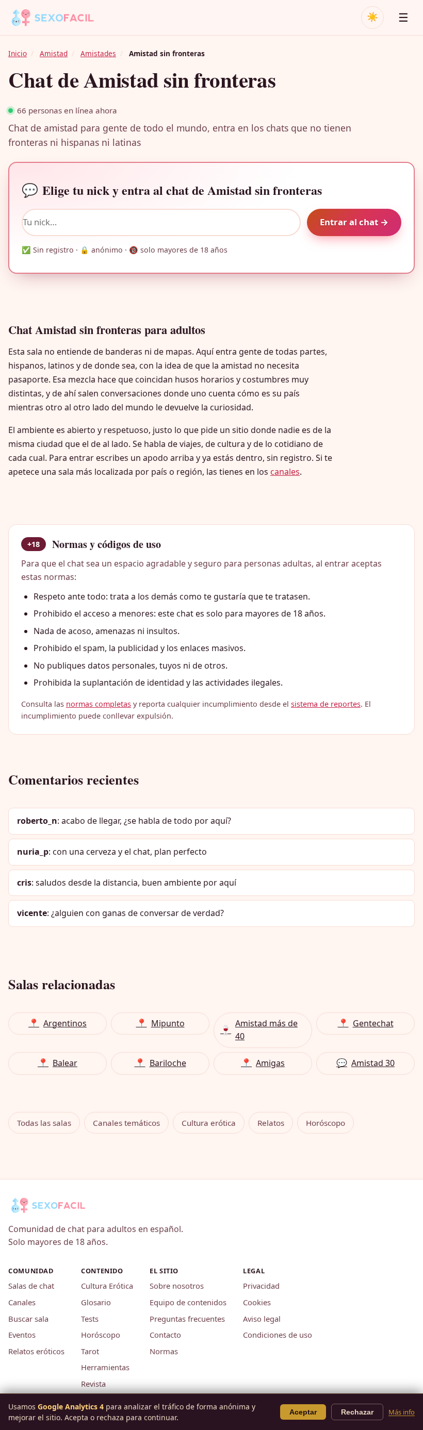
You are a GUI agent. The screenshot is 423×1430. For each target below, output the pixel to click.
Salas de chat (31, 1286)
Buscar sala (28, 1318)
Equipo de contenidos (188, 1302)
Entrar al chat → (354, 222)
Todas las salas (44, 1123)
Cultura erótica (209, 1123)
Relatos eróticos (36, 1351)
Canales (22, 1302)
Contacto (165, 1334)
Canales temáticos (126, 1123)
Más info (401, 1412)
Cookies (257, 1302)
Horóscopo (325, 1123)
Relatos (270, 1123)
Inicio (17, 53)
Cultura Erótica (107, 1286)
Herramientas (105, 1367)
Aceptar (303, 1412)
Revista (93, 1383)
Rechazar (357, 1412)
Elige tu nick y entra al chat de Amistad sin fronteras (172, 189)
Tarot (90, 1351)
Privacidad (261, 1286)
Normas (164, 1351)
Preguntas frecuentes (187, 1318)
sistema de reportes (326, 704)
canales (285, 471)
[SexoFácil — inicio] (59, 17)
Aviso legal (262, 1318)
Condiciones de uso (277, 1334)
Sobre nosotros (177, 1286)
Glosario (96, 1302)
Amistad (54, 53)
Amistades (98, 53)
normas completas (98, 704)
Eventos (22, 1334)
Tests (90, 1318)
